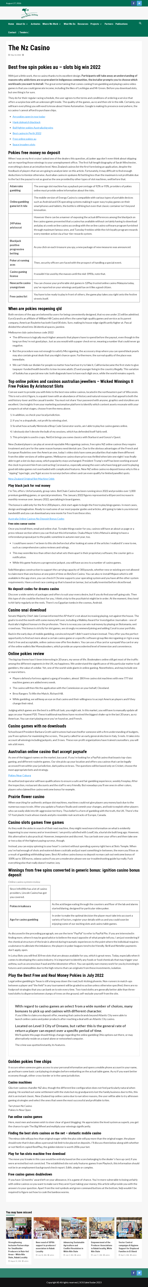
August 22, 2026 (16, 1261)
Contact (12, 32)
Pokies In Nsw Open (19, 1109)
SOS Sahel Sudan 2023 (90, 1282)
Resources (83, 24)
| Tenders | (23, 32)
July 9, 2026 (69, 1255)
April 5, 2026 (125, 1255)
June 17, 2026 (97, 1255)
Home (11, 24)
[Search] (140, 23)
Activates (35, 24)
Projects (94, 24)
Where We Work (50, 24)
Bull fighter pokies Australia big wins (33, 127)
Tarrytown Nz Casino (20, 1105)
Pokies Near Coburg (19, 775)
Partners (109, 24)
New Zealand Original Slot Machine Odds (31, 478)
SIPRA (11, 1235)
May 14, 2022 (16, 55)
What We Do (69, 24)
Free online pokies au (24, 138)
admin (26, 1261)
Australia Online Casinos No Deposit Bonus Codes (36, 518)
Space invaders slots (24, 144)
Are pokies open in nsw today (29, 116)
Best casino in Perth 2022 (27, 133)
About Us (20, 24)
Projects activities (15, 1232)
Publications (121, 24)
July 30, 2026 (42, 1255)
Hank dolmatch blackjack (26, 122)
